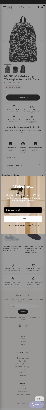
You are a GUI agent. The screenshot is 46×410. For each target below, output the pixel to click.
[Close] (42, 178)
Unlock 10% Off (23, 218)
